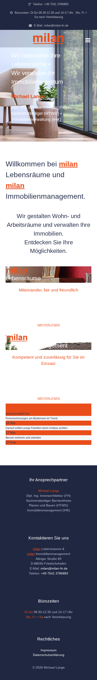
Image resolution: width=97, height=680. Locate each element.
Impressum (49, 650)
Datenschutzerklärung (48, 655)
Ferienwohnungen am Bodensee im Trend (32, 418)
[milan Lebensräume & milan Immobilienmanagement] (48, 38)
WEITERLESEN (48, 325)
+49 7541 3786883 (54, 573)
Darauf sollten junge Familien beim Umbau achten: (37, 428)
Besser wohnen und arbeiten (23, 437)
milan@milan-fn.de (54, 568)
